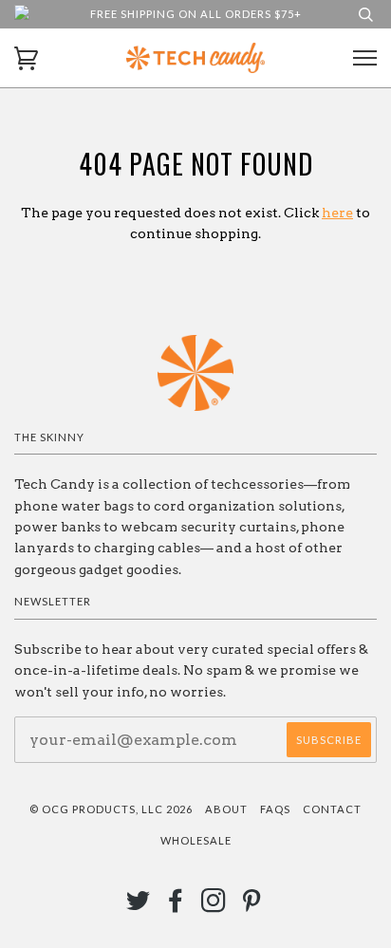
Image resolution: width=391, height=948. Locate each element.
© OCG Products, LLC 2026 (111, 809)
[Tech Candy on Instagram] (214, 906)
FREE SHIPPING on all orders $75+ (196, 14)
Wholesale (196, 840)
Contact (332, 809)
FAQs (275, 809)
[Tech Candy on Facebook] (176, 906)
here (337, 212)
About (226, 809)
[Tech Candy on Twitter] (138, 906)
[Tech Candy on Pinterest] (252, 906)
